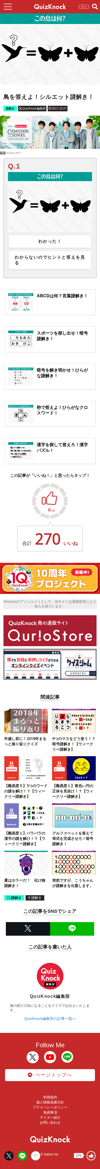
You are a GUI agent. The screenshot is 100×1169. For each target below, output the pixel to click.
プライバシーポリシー (50, 1107)
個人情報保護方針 (50, 1102)
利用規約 (50, 1097)
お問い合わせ (50, 1123)
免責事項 (50, 1112)
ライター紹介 (50, 1117)
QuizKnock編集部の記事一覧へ (50, 1018)
